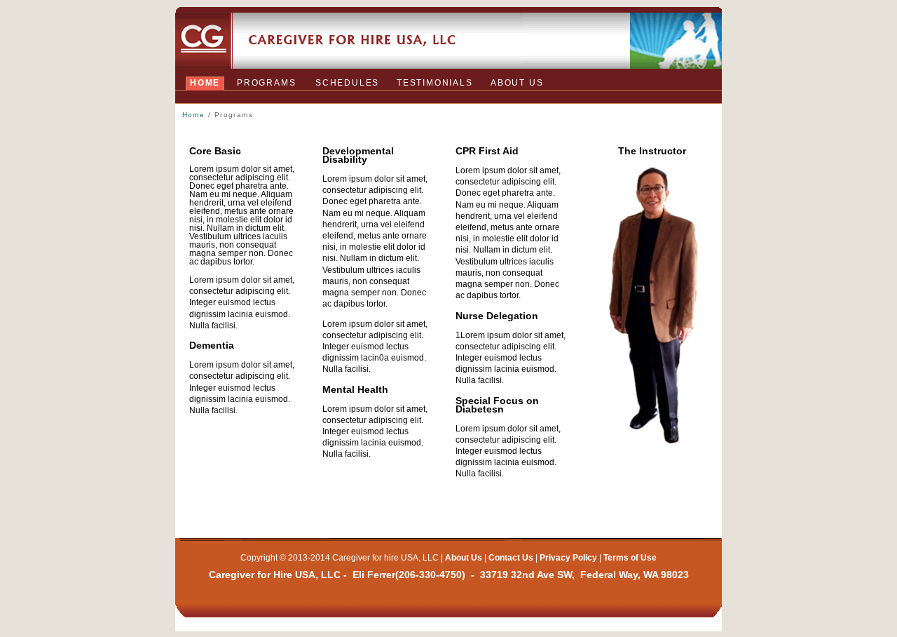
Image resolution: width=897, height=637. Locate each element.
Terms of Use (630, 558)
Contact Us (510, 558)
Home (205, 83)
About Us (463, 558)
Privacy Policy (568, 558)
